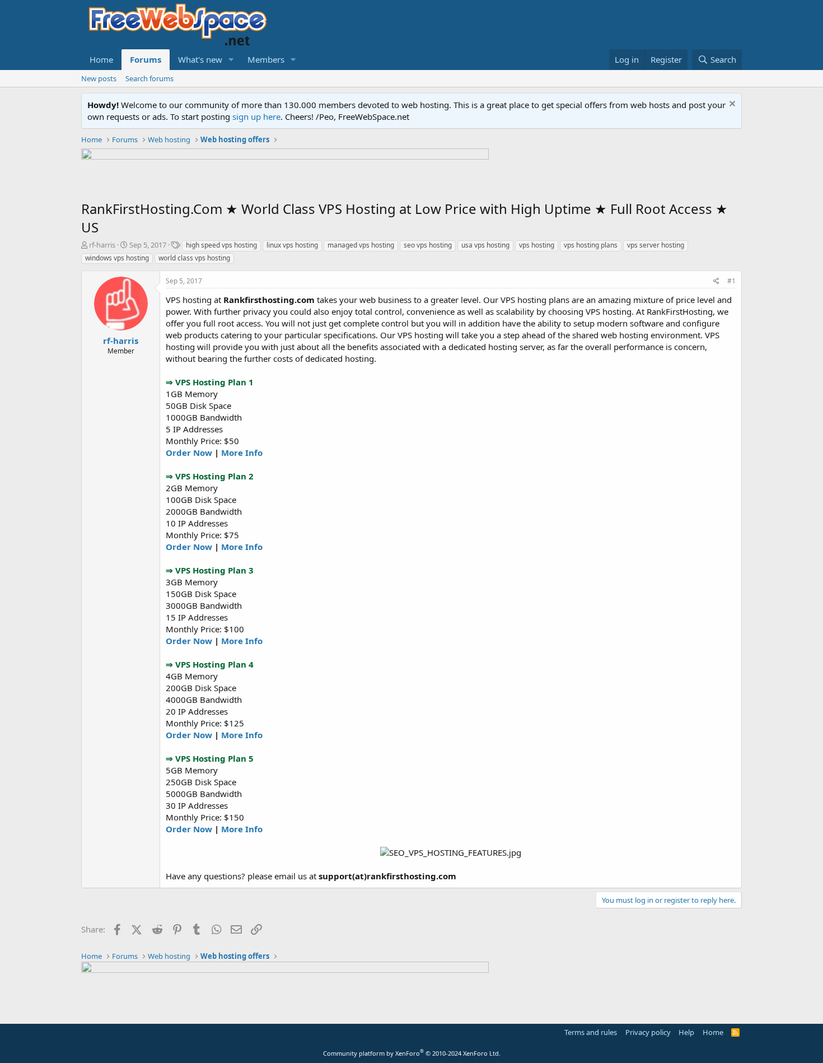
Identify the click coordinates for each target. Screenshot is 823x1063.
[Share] (716, 281)
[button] (231, 59)
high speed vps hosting (221, 245)
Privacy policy (648, 1032)
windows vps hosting (117, 258)
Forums (145, 59)
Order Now (189, 452)
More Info (242, 452)
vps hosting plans (591, 245)
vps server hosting (655, 245)
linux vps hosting (292, 245)
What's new (200, 59)
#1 (731, 281)
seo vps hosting (428, 245)
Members (265, 59)
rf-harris (102, 245)
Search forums (149, 78)
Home (101, 59)
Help (686, 1032)
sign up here (256, 116)
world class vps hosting (194, 258)
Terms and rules (590, 1032)
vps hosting (536, 245)
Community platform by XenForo (412, 1053)
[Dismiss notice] (731, 105)
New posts (98, 78)
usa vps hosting (485, 245)
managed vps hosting (361, 245)
